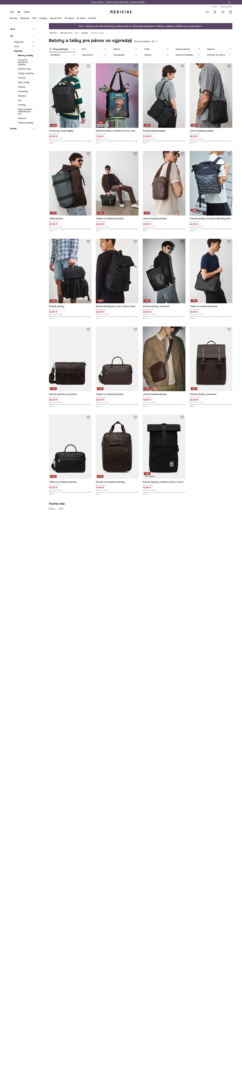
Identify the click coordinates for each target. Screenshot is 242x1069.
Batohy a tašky (25, 55)
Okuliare (21, 78)
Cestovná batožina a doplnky (23, 62)
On (11, 36)
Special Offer (56, 18)
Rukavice (22, 118)
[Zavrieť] (229, 2)
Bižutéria (22, 96)
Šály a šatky (23, 82)
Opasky (21, 87)
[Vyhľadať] (207, 12)
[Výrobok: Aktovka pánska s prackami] (70, 359)
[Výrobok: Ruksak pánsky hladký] (164, 95)
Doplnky (43, 18)
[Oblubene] (223, 12)
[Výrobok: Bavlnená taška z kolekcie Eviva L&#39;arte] (117, 95)
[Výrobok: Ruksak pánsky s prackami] (164, 271)
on (18, 11)
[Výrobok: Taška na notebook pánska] (117, 183)
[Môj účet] (215, 12)
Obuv (34, 18)
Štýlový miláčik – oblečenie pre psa (25, 111)
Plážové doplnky (25, 123)
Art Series (81, 18)
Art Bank (92, 18)
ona (12, 11)
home (27, 11)
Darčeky (22, 105)
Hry (19, 100)
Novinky (13, 18)
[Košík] (230, 12)
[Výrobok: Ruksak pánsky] (70, 271)
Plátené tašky (24, 69)
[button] (62, 49)
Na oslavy (69, 18)
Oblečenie (24, 18)
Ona (12, 29)
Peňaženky (23, 91)
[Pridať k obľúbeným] (88, 66)
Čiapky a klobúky (26, 73)
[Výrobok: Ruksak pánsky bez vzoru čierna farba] (117, 271)
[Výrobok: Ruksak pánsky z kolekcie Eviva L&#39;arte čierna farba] (164, 446)
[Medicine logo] (121, 12)
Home (13, 128)
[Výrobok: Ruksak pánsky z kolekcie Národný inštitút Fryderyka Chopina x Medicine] (211, 183)
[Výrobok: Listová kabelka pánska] (211, 95)
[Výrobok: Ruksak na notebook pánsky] (117, 446)
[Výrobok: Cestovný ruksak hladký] (70, 95)
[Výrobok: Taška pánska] (70, 183)
